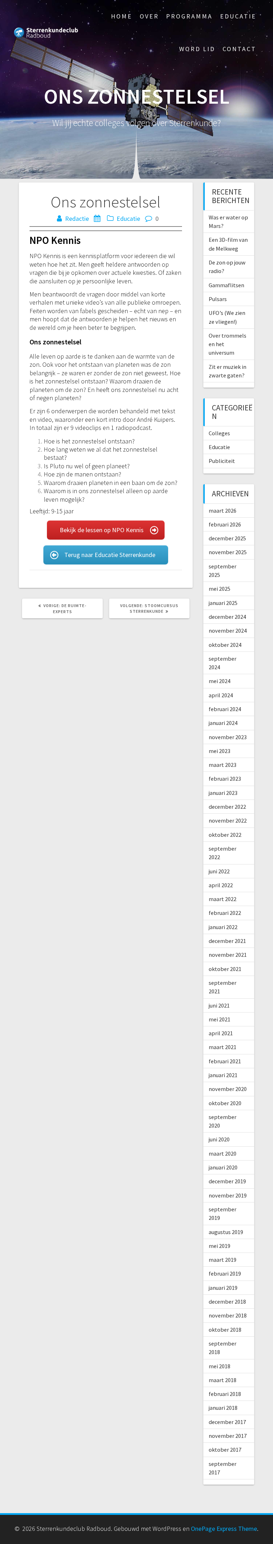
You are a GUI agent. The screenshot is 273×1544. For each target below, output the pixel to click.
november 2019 (228, 1195)
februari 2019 (225, 1273)
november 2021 (228, 954)
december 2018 (227, 1301)
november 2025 (228, 552)
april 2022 (221, 885)
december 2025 (227, 538)
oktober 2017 (225, 1449)
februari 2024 (225, 709)
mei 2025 (219, 588)
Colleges (219, 433)
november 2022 (228, 820)
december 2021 (227, 940)
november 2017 (228, 1435)
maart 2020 (222, 1153)
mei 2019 (219, 1245)
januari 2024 (223, 722)
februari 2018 (225, 1393)
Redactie (77, 218)
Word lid (197, 49)
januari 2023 (223, 792)
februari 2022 (225, 912)
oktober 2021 (225, 968)
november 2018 (228, 1315)
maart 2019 (222, 1259)
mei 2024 (219, 680)
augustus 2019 (226, 1231)
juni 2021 (219, 1005)
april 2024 (221, 695)
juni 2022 (219, 871)
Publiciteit (222, 460)
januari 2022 (223, 927)
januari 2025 (223, 602)
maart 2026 (222, 510)
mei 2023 (219, 750)
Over (149, 16)
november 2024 (228, 630)
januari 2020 (223, 1167)
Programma (189, 16)
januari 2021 (223, 1075)
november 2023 (228, 737)
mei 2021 (219, 1019)
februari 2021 (225, 1061)
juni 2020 (219, 1139)
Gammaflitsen (226, 285)
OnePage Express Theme (224, 1528)
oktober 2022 (225, 834)
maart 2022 (222, 898)
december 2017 (227, 1421)
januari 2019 (223, 1287)
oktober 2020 (225, 1103)
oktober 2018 (225, 1329)
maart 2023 (222, 764)
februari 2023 (225, 778)
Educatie (238, 16)
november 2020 (228, 1088)
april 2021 (221, 1033)
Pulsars (218, 298)
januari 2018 (223, 1407)
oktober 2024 (225, 644)
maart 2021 (222, 1047)
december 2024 (227, 616)
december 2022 (227, 806)
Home (121, 16)
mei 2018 (219, 1366)
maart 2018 (222, 1380)
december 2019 (227, 1181)
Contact (239, 49)
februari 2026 (225, 524)
